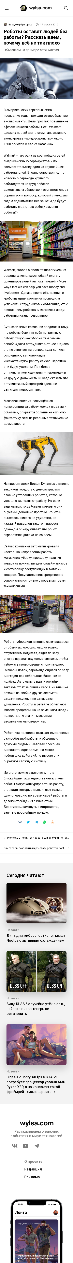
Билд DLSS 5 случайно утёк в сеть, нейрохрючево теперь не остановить (35, 1009)
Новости (12, 930)
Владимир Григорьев (20, 24)
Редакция (33, 1169)
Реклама (32, 1177)
